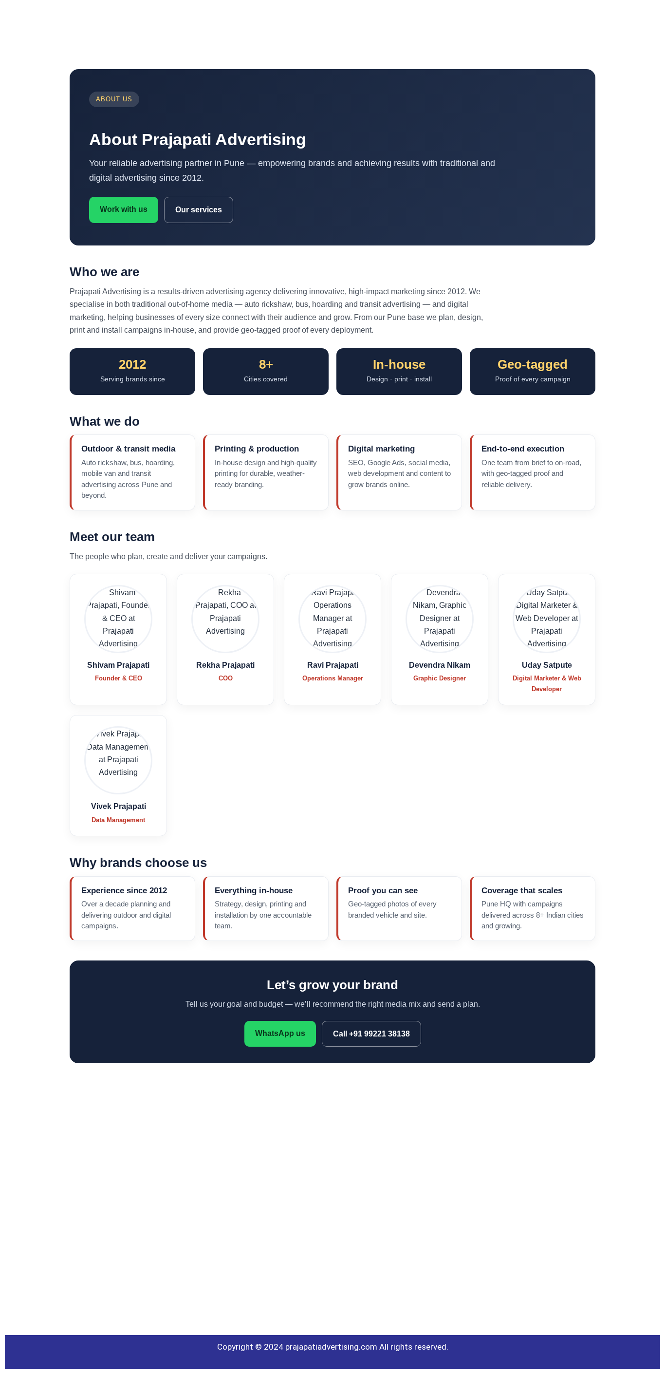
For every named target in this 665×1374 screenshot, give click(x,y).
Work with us (124, 209)
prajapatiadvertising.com (331, 1347)
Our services (198, 210)
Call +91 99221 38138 (371, 1034)
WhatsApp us (280, 1033)
